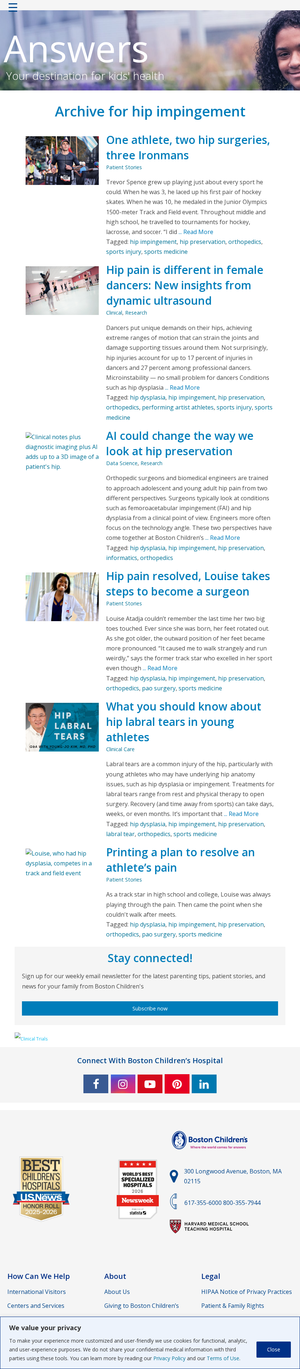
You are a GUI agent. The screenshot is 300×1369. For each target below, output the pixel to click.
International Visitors (36, 1292)
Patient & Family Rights (232, 1306)
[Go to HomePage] (150, 9)
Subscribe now (150, 1008)
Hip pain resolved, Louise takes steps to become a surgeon (188, 583)
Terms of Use (223, 1358)
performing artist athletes (178, 407)
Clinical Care (120, 749)
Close (273, 1349)
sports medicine (166, 252)
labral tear (120, 834)
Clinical (114, 312)
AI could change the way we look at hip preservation (180, 443)
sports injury (123, 252)
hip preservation (202, 242)
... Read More (195, 232)
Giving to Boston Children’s (141, 1306)
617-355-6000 (203, 1203)
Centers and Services (35, 1306)
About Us (117, 1292)
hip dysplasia (147, 397)
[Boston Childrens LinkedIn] (204, 1084)
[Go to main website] (211, 1154)
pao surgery (159, 688)
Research (136, 312)
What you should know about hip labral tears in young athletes (183, 722)
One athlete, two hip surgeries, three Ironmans (188, 147)
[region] (150, 1343)
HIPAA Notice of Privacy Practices (246, 1292)
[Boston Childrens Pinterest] (177, 1084)
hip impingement (153, 242)
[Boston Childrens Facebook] (95, 1084)
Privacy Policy (169, 1358)
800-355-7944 (241, 1203)
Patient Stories (124, 167)
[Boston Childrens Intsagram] (122, 1084)
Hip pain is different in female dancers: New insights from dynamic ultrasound (184, 285)
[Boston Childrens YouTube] (150, 1084)
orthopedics (244, 242)
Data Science (122, 463)
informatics (121, 558)
